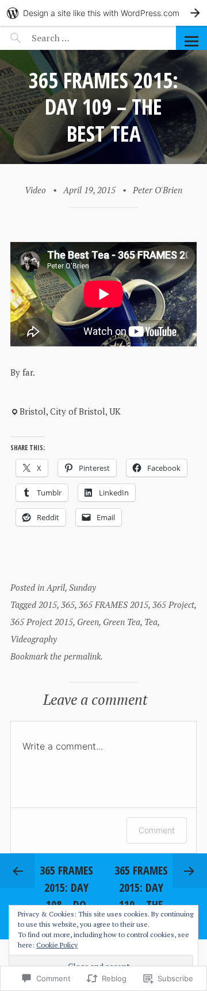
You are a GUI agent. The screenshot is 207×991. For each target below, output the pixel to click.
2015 (48, 604)
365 (68, 604)
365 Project (173, 604)
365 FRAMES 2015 (113, 604)
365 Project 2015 (41, 621)
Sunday (82, 587)
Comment (157, 830)
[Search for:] (79, 38)
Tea (151, 621)
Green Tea (121, 621)
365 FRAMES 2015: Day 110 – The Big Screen (141, 896)
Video (35, 190)
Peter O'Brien (157, 190)
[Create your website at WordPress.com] (103, 13)
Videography (33, 639)
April (56, 587)
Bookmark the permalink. (56, 656)
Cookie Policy (57, 945)
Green (88, 621)
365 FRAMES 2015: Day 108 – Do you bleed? (66, 896)
